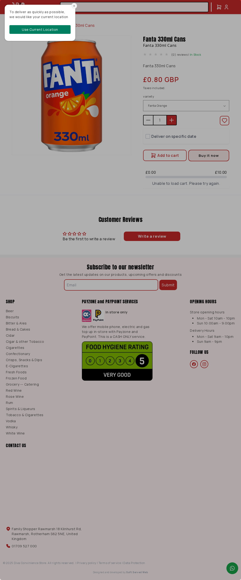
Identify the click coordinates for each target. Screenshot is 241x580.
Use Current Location (40, 29)
